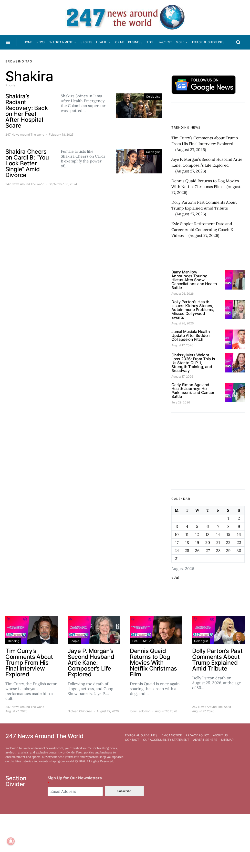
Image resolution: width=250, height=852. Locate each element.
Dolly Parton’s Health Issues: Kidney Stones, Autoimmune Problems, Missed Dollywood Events (192, 309)
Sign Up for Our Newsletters (75, 780)
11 (187, 534)
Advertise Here (205, 740)
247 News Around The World (24, 134)
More (180, 42)
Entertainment (61, 42)
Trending (13, 641)
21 (218, 542)
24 (177, 550)
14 (218, 534)
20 (207, 542)
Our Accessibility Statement (166, 740)
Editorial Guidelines (208, 42)
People (74, 641)
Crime (119, 42)
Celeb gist (153, 96)
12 (197, 534)
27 (208, 550)
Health (101, 42)
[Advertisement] (208, 451)
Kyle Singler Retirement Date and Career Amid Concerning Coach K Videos (202, 229)
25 (187, 550)
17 (176, 542)
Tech (150, 42)
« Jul (175, 577)
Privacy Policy (197, 735)
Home (28, 42)
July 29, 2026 (180, 402)
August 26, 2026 (182, 293)
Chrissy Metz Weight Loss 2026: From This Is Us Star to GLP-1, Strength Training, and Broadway (193, 362)
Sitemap (227, 740)
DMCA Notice (171, 735)
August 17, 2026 (182, 345)
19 (197, 542)
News (40, 42)
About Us (220, 735)
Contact (132, 740)
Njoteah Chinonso (80, 711)
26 (197, 550)
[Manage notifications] (11, 841)
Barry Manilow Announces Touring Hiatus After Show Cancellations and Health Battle (194, 280)
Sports (86, 42)
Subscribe (124, 791)
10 (177, 534)
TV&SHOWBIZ (141, 641)
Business (135, 42)
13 (207, 534)
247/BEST (165, 42)
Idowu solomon (140, 711)
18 (187, 542)
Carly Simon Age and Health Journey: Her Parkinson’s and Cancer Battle (192, 390)
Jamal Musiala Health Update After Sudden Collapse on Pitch (190, 335)
